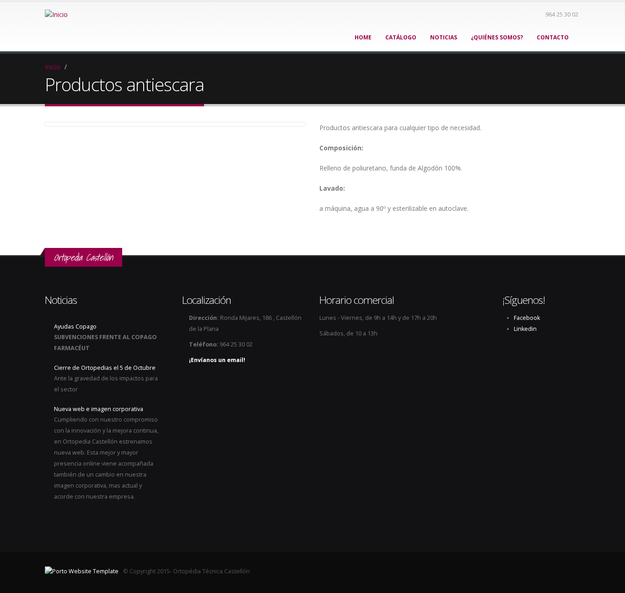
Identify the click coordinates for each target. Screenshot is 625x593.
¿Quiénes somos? (497, 37)
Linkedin (525, 329)
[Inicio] (56, 14)
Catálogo (400, 37)
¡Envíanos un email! (217, 360)
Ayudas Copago (75, 326)
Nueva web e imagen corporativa (98, 409)
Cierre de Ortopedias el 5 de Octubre (105, 368)
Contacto (553, 37)
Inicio (52, 66)
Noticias (443, 37)
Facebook (527, 318)
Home (363, 37)
